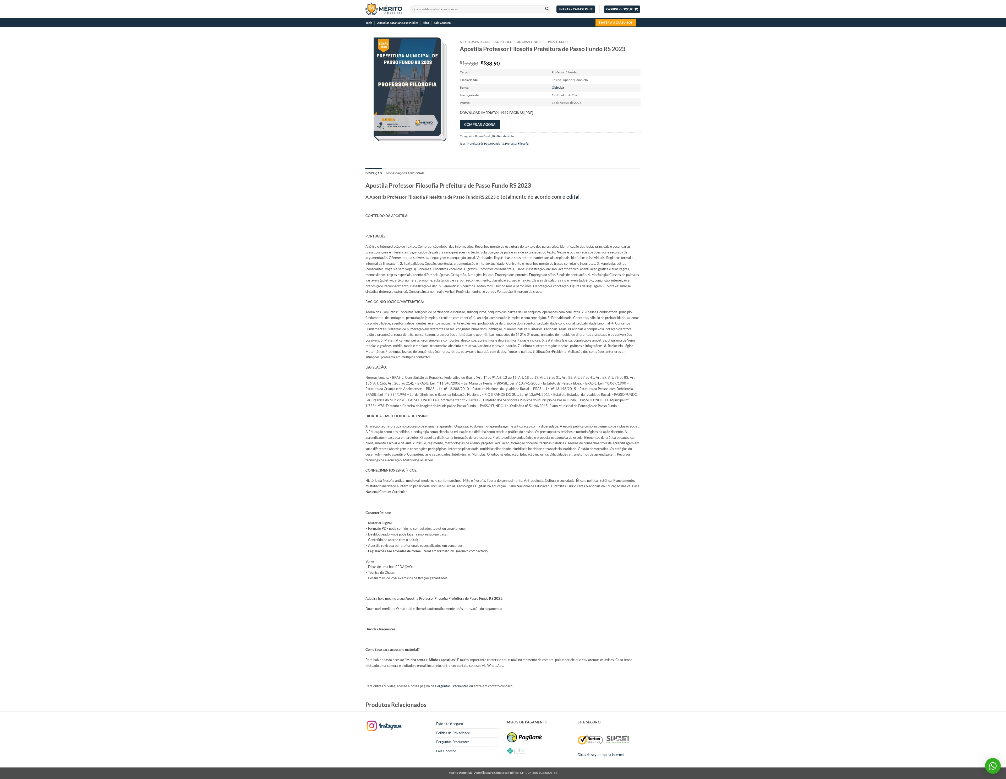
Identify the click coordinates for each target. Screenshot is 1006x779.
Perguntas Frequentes (451, 686)
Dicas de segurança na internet (601, 755)
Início (368, 22)
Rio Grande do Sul (530, 42)
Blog (426, 22)
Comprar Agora (480, 124)
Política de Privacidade (453, 733)
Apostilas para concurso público (486, 42)
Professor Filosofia (517, 143)
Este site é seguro (449, 724)
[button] (575, 9)
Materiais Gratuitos (615, 22)
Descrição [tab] (373, 173)
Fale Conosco (442, 22)
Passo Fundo (558, 42)
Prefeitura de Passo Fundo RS (485, 143)
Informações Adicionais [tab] (405, 173)
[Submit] (547, 9)
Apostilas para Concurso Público (397, 22)
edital (572, 196)
